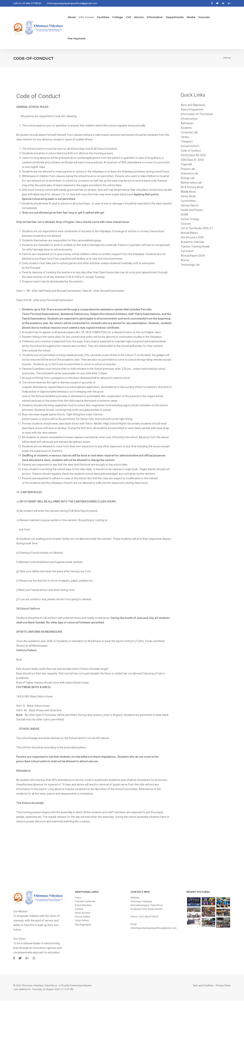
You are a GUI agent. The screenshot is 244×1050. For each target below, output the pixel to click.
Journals (204, 17)
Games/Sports (189, 205)
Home (227, 57)
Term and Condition (203, 985)
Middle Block (188, 191)
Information (155, 17)
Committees (188, 200)
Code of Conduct (191, 150)
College (117, 17)
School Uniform (190, 146)
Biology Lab (187, 178)
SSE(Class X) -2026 (192, 159)
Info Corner (86, 17)
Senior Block (188, 196)
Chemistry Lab (189, 173)
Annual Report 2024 (193, 255)
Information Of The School (197, 114)
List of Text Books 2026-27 (197, 228)
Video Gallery (82, 920)
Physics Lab (188, 168)
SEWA (184, 214)
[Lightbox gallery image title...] (194, 901)
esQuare (86, 985)
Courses (186, 223)
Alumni (139, 17)
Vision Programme (192, 109)
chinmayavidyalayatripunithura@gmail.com (72, 3)
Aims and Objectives (193, 105)
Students (186, 127)
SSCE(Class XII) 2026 (193, 155)
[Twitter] (217, 3)
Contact (79, 909)
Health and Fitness (192, 209)
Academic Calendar (192, 241)
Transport (187, 141)
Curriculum (187, 251)
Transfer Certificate (85, 901)
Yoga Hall (186, 164)
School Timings (190, 219)
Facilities (103, 17)
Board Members (83, 905)
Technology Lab (190, 264)
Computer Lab (189, 132)
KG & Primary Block (192, 187)
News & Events (83, 913)
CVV (128, 17)
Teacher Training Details (195, 246)
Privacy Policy (223, 985)
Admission (187, 123)
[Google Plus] (228, 3)
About (72, 17)
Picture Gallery (82, 916)
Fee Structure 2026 (192, 237)
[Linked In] (223, 3)
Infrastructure (189, 118)
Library (185, 136)
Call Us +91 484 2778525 (27, 3)
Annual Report (189, 232)
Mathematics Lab (191, 182)
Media (191, 17)
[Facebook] (212, 3)
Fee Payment (83, 924)
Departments (175, 17)
